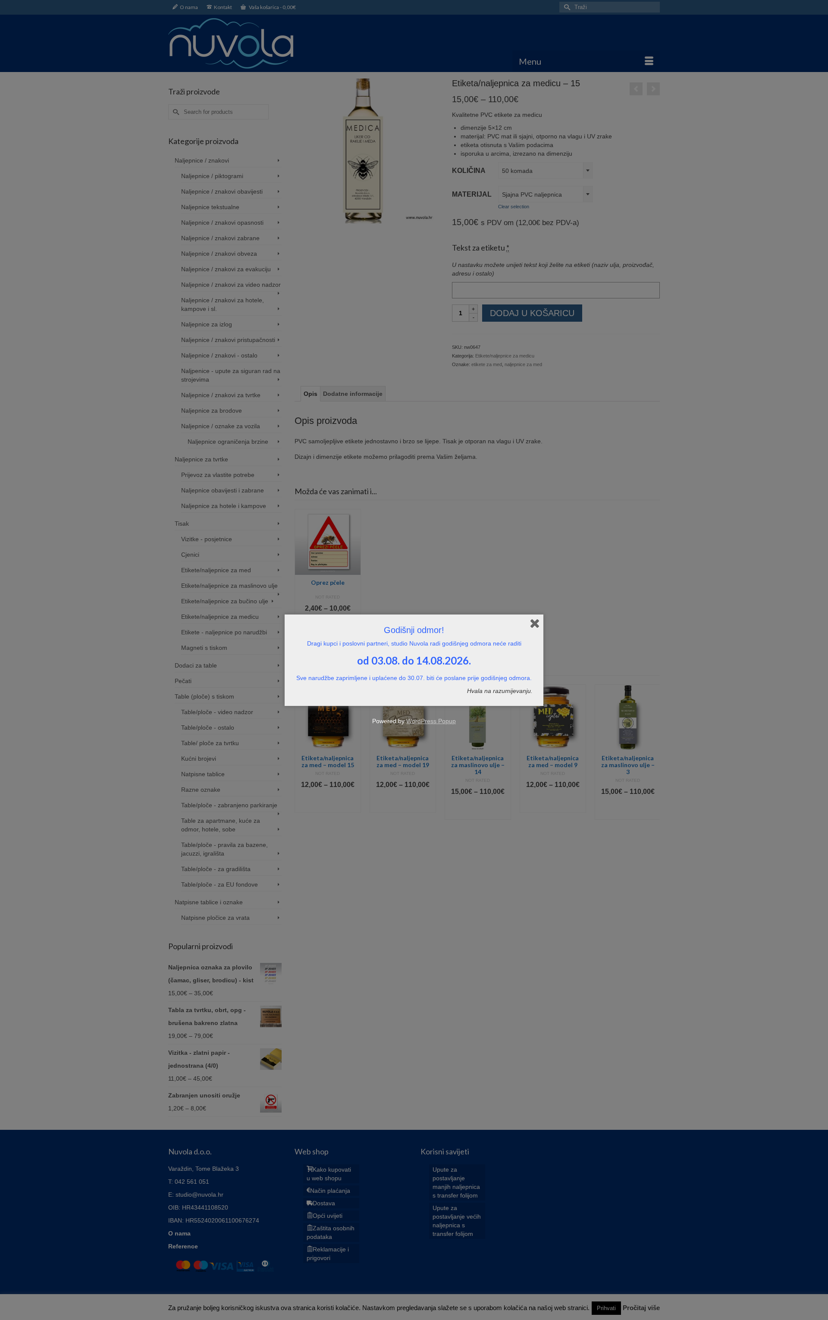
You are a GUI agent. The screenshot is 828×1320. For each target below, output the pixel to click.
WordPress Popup (431, 721)
